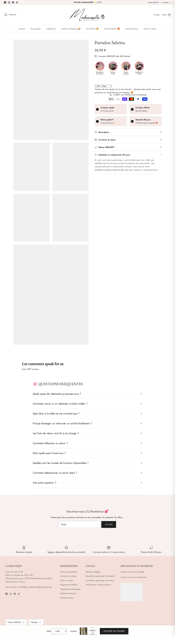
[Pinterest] (13, 2)
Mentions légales (93, 571)
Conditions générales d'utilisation (100, 576)
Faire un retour (150, 28)
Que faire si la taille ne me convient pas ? (56, 413)
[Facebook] (5, 2)
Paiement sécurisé (68, 593)
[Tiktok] (17, 2)
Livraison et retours (68, 576)
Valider (109, 524)
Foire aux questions (68, 571)
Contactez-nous (131, 28)
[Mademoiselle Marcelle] (87, 15)
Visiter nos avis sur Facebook (133, 577)
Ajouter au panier (114, 631)
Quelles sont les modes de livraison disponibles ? (61, 463)
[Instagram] (9, 2)
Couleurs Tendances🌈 (71, 28)
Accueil (22, 28)
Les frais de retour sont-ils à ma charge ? (56, 433)
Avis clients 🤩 (92, 28)
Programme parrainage (70, 589)
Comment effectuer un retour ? (50, 443)
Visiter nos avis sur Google (132, 571)
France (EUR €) (153, 2)
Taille (49, 631)
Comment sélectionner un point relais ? (55, 473)
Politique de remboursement (98, 584)
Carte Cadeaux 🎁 (112, 28)
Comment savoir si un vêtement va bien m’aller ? (60, 404)
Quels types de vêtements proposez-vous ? (57, 394)
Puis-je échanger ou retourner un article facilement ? (62, 423)
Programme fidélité (68, 584)
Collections (51, 28)
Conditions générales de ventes (100, 580)
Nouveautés (35, 28)
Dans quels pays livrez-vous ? (49, 453)
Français (165, 2)
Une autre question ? (44, 483)
